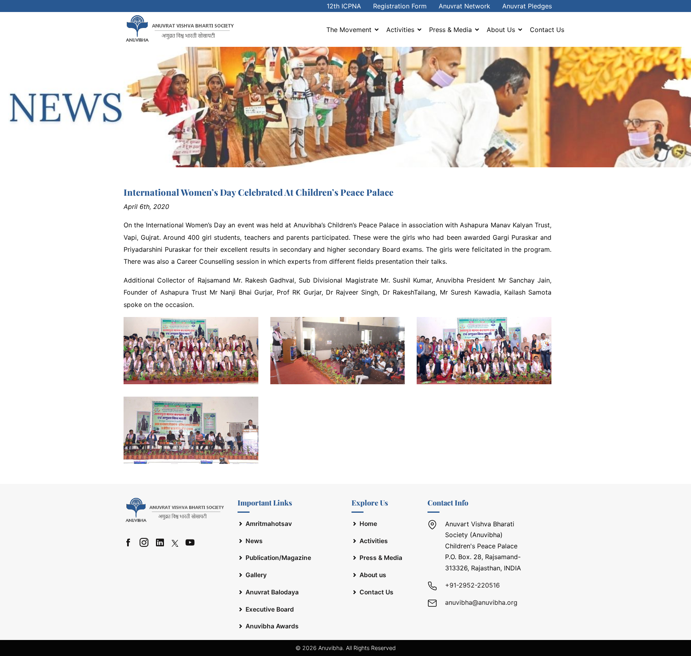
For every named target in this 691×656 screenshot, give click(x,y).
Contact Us (547, 30)
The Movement (349, 30)
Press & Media (451, 30)
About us (502, 30)
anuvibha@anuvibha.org (481, 602)
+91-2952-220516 (472, 585)
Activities (401, 30)
